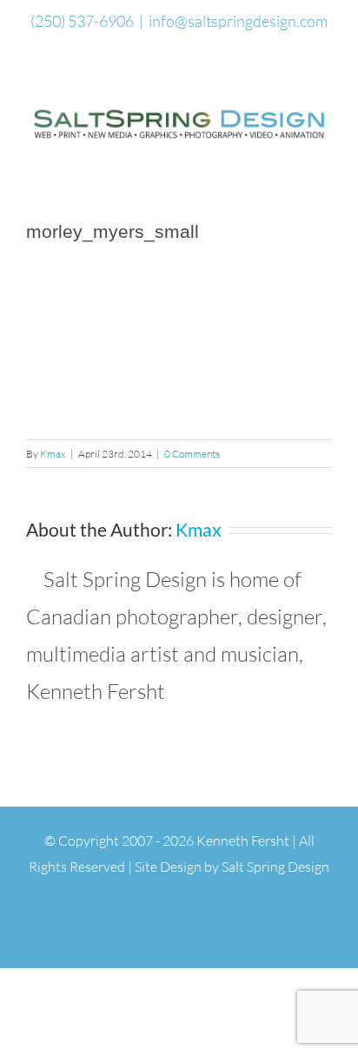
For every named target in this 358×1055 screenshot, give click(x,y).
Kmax (53, 453)
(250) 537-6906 (82, 20)
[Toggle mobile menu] (325, 154)
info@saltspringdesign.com (238, 20)
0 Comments (192, 453)
